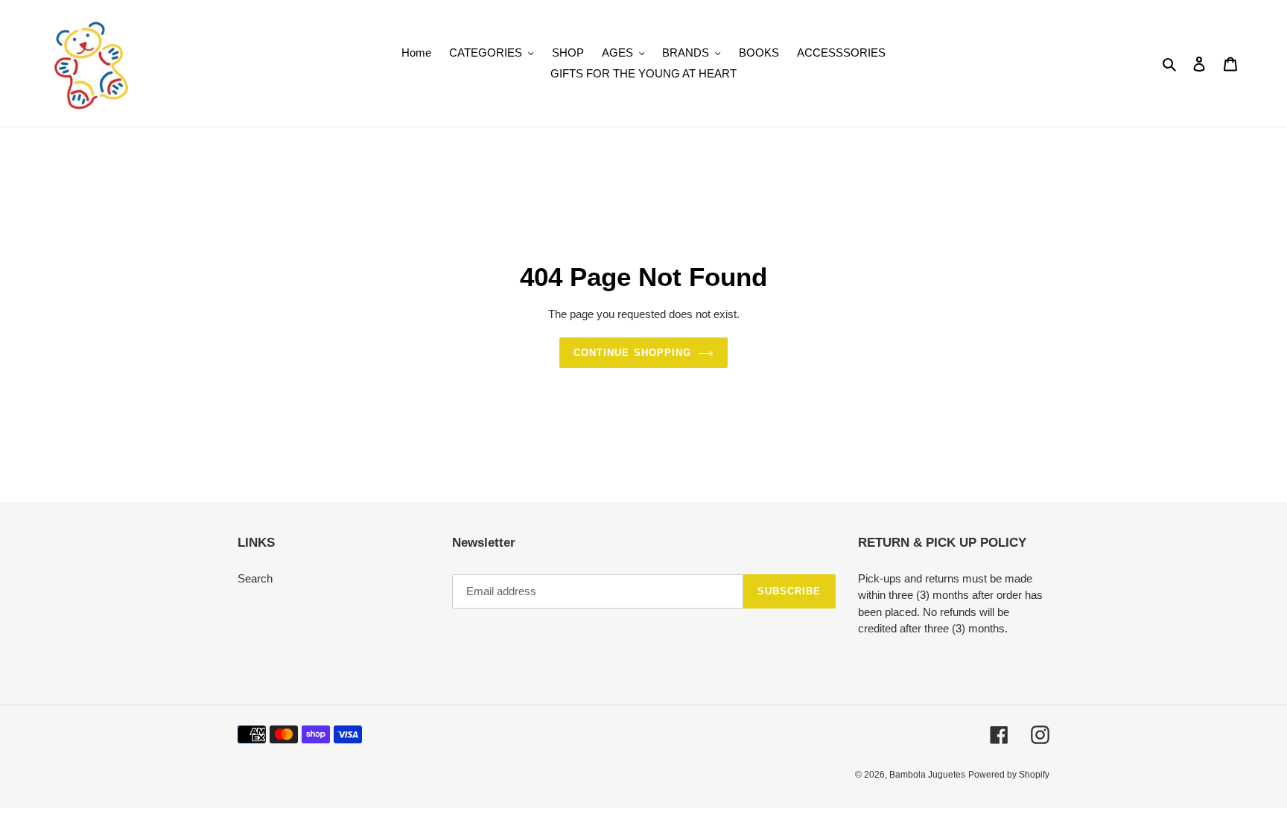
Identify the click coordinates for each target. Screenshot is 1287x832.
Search (255, 578)
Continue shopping (632, 352)
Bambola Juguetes (927, 774)
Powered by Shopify (1008, 774)
